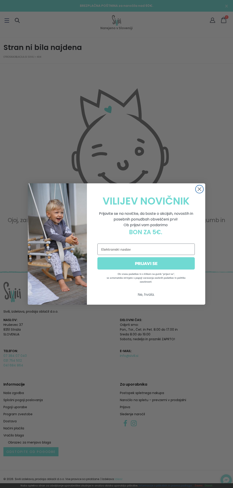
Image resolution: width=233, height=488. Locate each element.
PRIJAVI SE (146, 263)
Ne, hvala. (146, 294)
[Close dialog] (199, 189)
